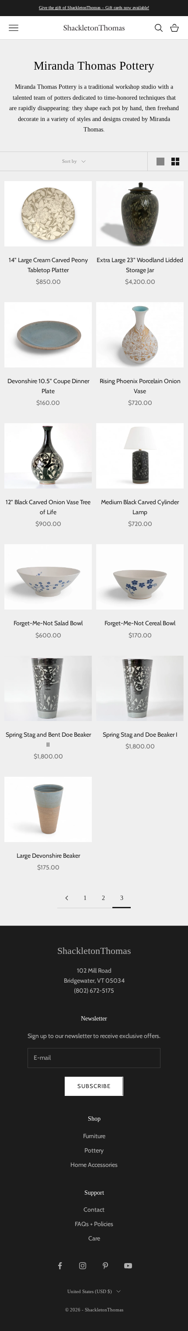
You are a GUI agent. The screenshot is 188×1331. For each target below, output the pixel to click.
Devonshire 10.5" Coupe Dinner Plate (48, 386)
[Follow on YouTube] (128, 1265)
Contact (94, 1209)
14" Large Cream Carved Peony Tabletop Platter (48, 265)
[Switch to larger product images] (160, 161)
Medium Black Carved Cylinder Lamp (140, 507)
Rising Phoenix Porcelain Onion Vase (140, 386)
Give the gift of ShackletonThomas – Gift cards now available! (94, 7)
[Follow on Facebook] (60, 1265)
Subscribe (93, 1085)
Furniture (94, 1136)
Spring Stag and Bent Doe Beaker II (48, 739)
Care (94, 1238)
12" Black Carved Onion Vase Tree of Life (48, 507)
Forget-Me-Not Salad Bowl (48, 623)
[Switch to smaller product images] (175, 161)
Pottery (94, 1150)
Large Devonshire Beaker (48, 855)
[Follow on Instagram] (82, 1265)
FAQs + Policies (94, 1224)
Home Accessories (94, 1165)
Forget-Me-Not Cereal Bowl (139, 623)
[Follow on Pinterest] (105, 1265)
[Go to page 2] (66, 898)
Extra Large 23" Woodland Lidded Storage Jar (140, 265)
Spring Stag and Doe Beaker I (140, 734)
